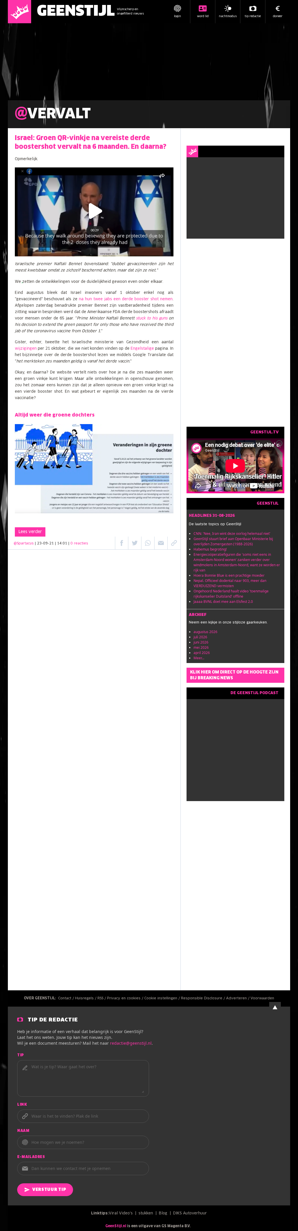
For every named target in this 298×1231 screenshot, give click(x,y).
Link (22, 1105)
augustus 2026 (205, 631)
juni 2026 (201, 642)
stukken (146, 1213)
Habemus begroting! (210, 549)
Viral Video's (121, 1213)
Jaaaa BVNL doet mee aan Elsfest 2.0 (223, 601)
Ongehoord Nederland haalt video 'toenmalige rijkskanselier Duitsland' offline (231, 594)
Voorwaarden (262, 998)
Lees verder (30, 532)
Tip (20, 1055)
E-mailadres (31, 1157)
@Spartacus (24, 543)
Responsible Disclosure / (203, 998)
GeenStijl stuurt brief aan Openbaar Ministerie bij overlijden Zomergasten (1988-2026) (233, 541)
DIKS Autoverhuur (190, 1213)
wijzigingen (26, 349)
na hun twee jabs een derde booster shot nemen (126, 299)
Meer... (199, 657)
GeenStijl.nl (115, 1226)
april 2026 (202, 652)
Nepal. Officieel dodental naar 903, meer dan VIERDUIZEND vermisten (230, 583)
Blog (163, 1213)
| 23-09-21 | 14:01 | (61, 543)
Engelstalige (142, 349)
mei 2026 (201, 647)
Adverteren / (238, 998)
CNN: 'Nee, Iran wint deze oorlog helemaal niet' (232, 533)
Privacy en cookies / (125, 998)
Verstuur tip (49, 1190)
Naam (23, 1131)
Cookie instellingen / (162, 998)
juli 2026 (200, 637)
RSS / (102, 998)
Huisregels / (86, 998)
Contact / (66, 998)
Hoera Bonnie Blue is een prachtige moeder (229, 575)
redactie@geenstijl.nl (131, 1043)
